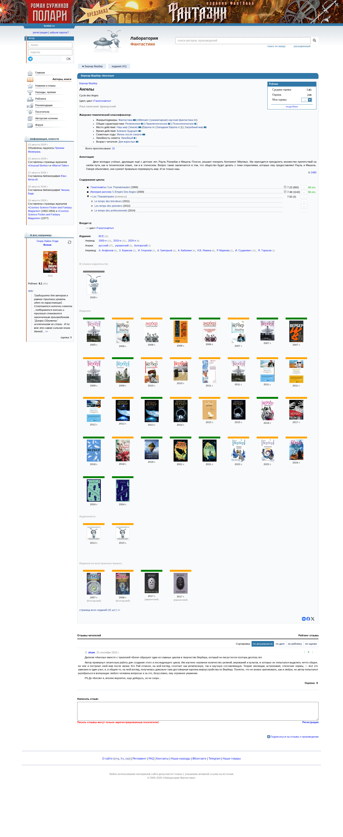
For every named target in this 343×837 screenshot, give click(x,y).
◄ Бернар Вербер (92, 66)
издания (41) (119, 66)
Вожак (47, 244)
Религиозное (132, 123)
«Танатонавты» (102, 100)
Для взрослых (127, 141)
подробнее (292, 106)
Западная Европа (167, 127)
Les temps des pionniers (108, 205)
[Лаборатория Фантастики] (108, 41)
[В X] (313, 619)
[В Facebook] (308, 619)
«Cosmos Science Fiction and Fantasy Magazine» (48, 215)
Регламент (140, 758)
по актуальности (263, 643)
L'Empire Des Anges (124, 191)
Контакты (162, 758)
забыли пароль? (59, 32)
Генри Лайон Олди (47, 241)
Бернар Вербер (88, 83)
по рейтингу (295, 643)
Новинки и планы (45, 85)
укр (127, 758)
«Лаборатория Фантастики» (179, 777)
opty (30, 290)
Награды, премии (45, 92)
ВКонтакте (199, 758)
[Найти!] (314, 40)
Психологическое (183, 123)
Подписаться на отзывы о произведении (294, 736)
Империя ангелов (100, 191)
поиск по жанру (276, 46)
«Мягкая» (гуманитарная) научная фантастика (165, 120)
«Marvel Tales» (60, 165)
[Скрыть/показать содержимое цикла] (88, 196)
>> (46, 331)
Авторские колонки (46, 118)
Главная (40, 72)
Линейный (127, 138)
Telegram (214, 758)
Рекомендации (43, 105)
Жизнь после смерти (129, 134)
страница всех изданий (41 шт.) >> (99, 610)
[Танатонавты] (93, 293)
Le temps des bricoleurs (108, 201)
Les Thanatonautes (119, 187)
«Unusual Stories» (38, 165)
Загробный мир (194, 127)
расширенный (302, 46)
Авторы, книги (61, 79)
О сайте (107, 758)
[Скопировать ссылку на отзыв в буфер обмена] (86, 652)
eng (116, 758)
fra (122, 758)
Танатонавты (98, 187)
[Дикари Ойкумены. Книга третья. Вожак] (50, 271)
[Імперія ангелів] (151, 592)
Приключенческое (156, 123)
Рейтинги (40, 98)
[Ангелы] (209, 418)
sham (91, 652)
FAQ (151, 758)
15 (113, 148)
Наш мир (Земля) (127, 127)
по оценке (311, 643)
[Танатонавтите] (93, 593)
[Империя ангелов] (93, 341)
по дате (280, 643)
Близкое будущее (127, 131)
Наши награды (180, 758)
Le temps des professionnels (110, 210)
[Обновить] (69, 244)
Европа (147, 127)
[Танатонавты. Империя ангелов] (296, 459)
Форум (39, 124)
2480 (313, 172)
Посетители (42, 111)
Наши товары (232, 758)
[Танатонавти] (180, 592)
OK (67, 59)
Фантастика (125, 120)
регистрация (40, 32)
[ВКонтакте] (304, 619)
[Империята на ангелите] (122, 593)
